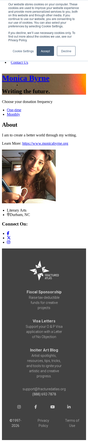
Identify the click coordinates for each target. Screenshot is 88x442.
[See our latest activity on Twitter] (9, 238)
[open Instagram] (19, 407)
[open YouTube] (52, 407)
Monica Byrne (25, 78)
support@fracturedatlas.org (44, 389)
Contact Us (19, 62)
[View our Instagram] (8, 242)
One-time (14, 110)
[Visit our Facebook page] (8, 233)
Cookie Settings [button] (23, 51)
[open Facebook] (36, 407)
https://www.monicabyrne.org (45, 143)
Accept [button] (45, 51)
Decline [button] (66, 51)
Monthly (13, 114)
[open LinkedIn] (69, 407)
